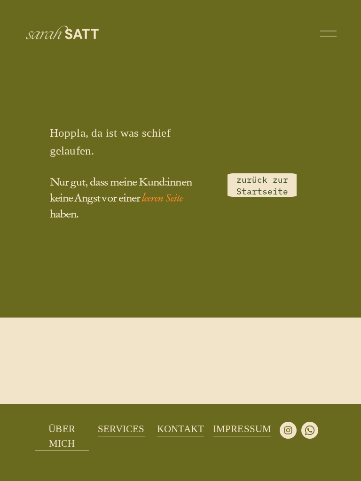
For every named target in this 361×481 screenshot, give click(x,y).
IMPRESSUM (242, 429)
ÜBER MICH (61, 436)
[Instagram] (288, 430)
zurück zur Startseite (262, 185)
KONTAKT (180, 429)
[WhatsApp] (309, 430)
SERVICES (121, 429)
